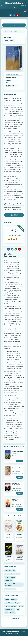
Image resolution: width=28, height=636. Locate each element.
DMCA (20, 633)
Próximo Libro (13, 623)
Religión (17, 602)
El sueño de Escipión (17, 451)
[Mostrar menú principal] (25, 11)
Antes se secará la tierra (8, 534)
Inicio (5, 31)
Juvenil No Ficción (10, 609)
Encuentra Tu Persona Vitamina (19, 534)
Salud (6, 612)
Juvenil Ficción (9, 602)
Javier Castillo (8, 580)
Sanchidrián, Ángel (10, 570)
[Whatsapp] (15, 249)
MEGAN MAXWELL (10, 577)
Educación (14, 599)
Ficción (10, 31)
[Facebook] (14, 15)
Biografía (12, 612)
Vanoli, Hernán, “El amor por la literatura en (13, 584)
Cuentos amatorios (17, 468)
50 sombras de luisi (10, 588)
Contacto (15, 633)
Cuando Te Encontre (15, 500)
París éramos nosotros (19, 556)
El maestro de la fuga (9, 557)
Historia (21, 606)
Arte (18, 609)
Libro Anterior (15, 618)
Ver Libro (19, 461)
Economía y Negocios (10, 606)
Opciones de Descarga (14, 215)
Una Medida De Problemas (16, 484)
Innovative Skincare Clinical (12, 574)
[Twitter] (10, 15)
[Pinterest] (17, 15)
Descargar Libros (14, 3)
